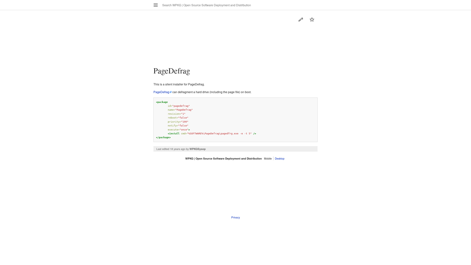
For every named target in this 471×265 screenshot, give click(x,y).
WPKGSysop (198, 149)
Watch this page (312, 19)
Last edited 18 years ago (170, 149)
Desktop (279, 158)
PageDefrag (161, 92)
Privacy (235, 217)
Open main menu (155, 5)
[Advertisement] (235, 52)
